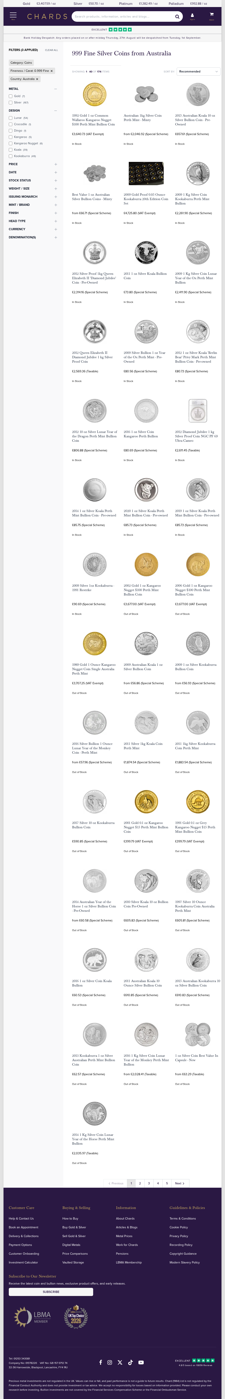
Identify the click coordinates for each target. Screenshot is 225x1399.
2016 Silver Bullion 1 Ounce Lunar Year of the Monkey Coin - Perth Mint (92, 748)
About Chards (125, 1218)
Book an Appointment (23, 1227)
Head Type (17, 221)
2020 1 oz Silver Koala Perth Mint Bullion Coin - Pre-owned (146, 513)
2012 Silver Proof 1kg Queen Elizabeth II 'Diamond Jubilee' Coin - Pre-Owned (94, 278)
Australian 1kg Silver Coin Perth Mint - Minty (143, 117)
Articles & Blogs (127, 1227)
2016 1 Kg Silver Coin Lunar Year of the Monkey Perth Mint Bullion (146, 1060)
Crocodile (22, 124)
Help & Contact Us (21, 1218)
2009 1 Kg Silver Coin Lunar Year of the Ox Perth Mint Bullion (196, 278)
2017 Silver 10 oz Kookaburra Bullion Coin (93, 825)
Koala (20, 149)
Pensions (122, 1253)
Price (13, 164)
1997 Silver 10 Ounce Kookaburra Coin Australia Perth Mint (194, 906)
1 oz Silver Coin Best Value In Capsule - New (196, 1057)
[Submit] (177, 16)
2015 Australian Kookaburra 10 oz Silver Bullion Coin (197, 983)
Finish (13, 213)
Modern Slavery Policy (185, 1262)
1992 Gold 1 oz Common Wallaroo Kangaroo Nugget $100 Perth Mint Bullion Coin (93, 120)
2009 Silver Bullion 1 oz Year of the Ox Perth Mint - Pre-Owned (144, 357)
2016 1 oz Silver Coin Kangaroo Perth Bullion (141, 434)
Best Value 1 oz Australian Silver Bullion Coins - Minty (92, 196)
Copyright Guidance (183, 1253)
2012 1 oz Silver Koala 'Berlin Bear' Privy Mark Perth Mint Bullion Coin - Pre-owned (196, 357)
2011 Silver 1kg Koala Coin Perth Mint (143, 746)
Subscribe (51, 1292)
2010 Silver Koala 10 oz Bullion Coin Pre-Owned (146, 904)
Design (14, 110)
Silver (21, 102)
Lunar (21, 118)
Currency (17, 229)
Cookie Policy (179, 1227)
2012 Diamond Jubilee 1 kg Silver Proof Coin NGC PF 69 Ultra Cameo (196, 436)
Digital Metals (71, 1245)
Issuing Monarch (23, 196)
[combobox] (127, 16)
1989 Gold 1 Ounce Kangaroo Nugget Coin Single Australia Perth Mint (94, 669)
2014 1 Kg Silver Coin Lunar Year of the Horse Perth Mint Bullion (93, 1139)
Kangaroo (23, 137)
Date (12, 172)
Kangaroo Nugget (28, 143)
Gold (19, 96)
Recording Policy (181, 1245)
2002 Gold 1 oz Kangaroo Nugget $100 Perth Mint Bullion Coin (142, 590)
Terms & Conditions (183, 1218)
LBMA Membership (129, 1262)
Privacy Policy (179, 1236)
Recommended (189, 71)
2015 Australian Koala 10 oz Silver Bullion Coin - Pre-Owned (195, 120)
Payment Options (20, 1245)
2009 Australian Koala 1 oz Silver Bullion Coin (143, 666)
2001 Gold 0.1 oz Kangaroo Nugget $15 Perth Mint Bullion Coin (146, 827)
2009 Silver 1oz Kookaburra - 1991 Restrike (93, 587)
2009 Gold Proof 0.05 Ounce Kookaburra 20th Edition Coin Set (146, 199)
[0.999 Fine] (51, 71)
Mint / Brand (19, 205)
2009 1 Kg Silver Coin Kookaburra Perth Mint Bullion (192, 199)
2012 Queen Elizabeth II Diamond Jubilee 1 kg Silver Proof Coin (92, 357)
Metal (13, 89)
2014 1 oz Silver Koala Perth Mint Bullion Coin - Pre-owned (94, 513)
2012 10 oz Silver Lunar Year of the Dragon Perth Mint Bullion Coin (94, 436)
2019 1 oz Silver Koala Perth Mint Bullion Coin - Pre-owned (197, 513)
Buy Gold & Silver (74, 1227)
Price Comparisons (75, 1253)
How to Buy (70, 1218)
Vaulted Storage (73, 1262)
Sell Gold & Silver (74, 1236)
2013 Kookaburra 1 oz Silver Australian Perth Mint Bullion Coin (93, 1060)
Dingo (20, 130)
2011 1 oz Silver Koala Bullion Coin (145, 275)
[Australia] (36, 79)
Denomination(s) (22, 237)
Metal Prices (124, 1236)
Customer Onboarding (24, 1253)
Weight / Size (19, 188)
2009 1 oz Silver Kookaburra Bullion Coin (195, 666)
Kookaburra (25, 156)
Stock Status (20, 180)
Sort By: (169, 71)
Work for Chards (127, 1245)
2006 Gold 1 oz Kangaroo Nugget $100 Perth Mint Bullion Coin (193, 590)
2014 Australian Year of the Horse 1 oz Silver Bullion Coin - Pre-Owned (94, 906)
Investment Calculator (23, 1262)
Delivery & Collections (24, 1236)
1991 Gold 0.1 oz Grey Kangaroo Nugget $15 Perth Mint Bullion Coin (195, 827)
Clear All (51, 50)
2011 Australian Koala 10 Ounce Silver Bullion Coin (143, 983)
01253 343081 (22, 1358)
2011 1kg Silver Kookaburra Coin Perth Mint (195, 746)
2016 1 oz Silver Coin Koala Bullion (92, 983)
